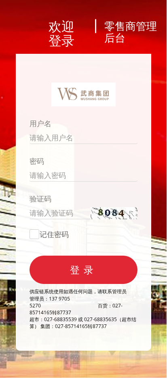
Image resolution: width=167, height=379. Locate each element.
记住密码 (54, 234)
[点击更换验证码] (113, 212)
